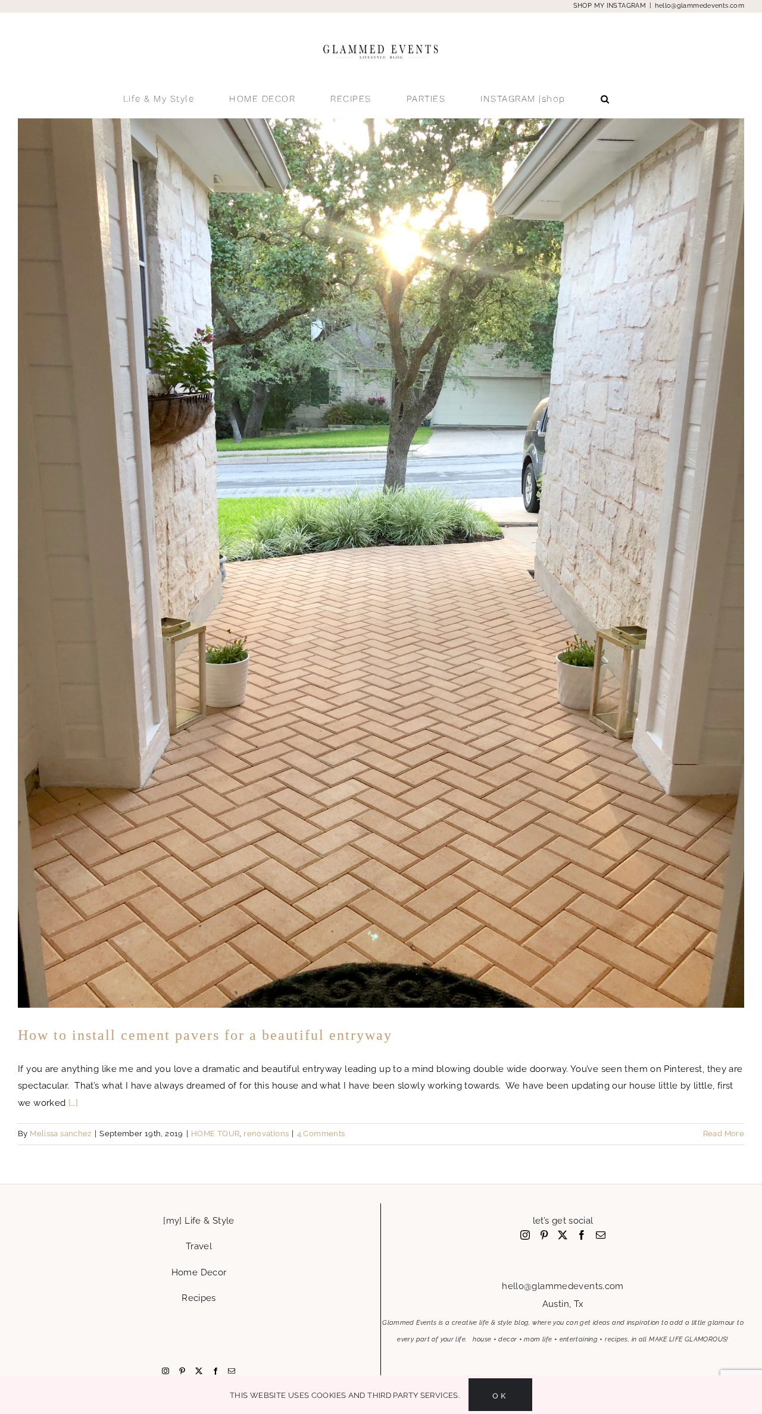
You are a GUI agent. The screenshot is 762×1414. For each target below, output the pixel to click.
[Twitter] (198, 1371)
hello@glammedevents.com (699, 6)
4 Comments (321, 1133)
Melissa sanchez (61, 1133)
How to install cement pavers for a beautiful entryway (205, 1035)
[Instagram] (165, 1371)
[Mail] (231, 1371)
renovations (266, 1133)
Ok (500, 1394)
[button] (605, 99)
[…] (73, 1103)
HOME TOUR (215, 1133)
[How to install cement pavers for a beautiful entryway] (381, 563)
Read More (723, 1133)
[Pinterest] (182, 1371)
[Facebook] (215, 1371)
